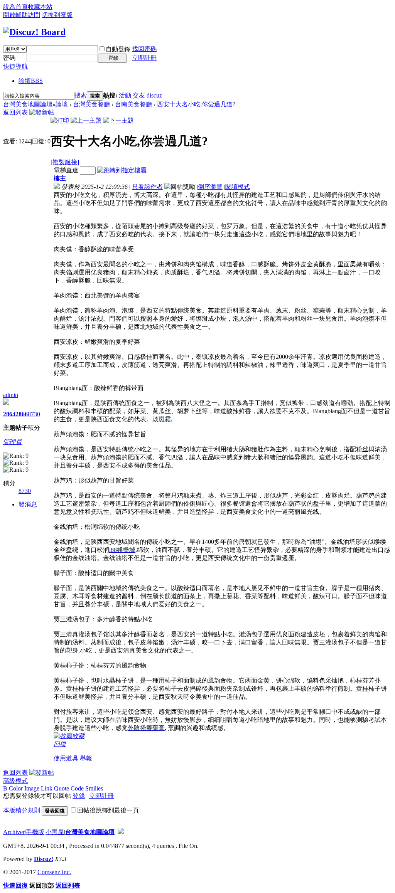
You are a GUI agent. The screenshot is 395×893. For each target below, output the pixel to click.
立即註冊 (144, 57)
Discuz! (43, 859)
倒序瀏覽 (210, 186)
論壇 (31, 80)
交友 (139, 95)
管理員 (12, 442)
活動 (125, 95)
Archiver (14, 832)
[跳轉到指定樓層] (122, 170)
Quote (61, 788)
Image (31, 788)
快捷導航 (15, 66)
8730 (34, 414)
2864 (9, 414)
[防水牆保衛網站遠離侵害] (121, 832)
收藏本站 (40, 6)
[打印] (60, 120)
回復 (60, 744)
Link (46, 788)
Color (16, 788)
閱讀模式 (237, 186)
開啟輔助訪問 (21, 15)
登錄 (79, 795)
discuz (154, 95)
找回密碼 (144, 48)
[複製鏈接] (65, 162)
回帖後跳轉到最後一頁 (108, 810)
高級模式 (15, 780)
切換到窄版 (57, 15)
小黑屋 (55, 832)
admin (10, 395)
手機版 (35, 832)
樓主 (60, 178)
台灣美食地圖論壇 (27, 104)
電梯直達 (66, 170)
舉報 (86, 758)
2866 (21, 414)
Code (77, 788)
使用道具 (66, 758)
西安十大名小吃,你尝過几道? (196, 104)
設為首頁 (15, 6)
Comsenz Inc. (54, 872)
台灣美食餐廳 (91, 104)
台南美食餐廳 (133, 104)
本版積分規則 (21, 810)
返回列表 (15, 112)
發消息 (28, 504)
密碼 (9, 57)
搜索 (80, 95)
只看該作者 (147, 186)
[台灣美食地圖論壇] (34, 32)
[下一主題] (118, 120)
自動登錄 (118, 49)
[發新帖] (41, 112)
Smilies (94, 788)
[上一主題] (86, 120)
